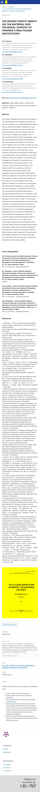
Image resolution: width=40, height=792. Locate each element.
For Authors (6, 768)
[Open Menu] (2, 2)
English (5, 749)
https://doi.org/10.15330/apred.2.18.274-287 (21, 98)
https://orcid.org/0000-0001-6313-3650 (12, 65)
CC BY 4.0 (13, 702)
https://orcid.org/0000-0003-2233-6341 (12, 51)
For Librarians (7, 771)
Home (4, 7)
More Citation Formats (10, 656)
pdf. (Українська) (10, 624)
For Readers (6, 764)
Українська (7, 752)
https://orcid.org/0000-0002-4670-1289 (12, 78)
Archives (11, 7)
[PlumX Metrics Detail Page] (6, 734)
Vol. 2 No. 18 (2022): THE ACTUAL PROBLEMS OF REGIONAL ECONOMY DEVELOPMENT (16, 10)
